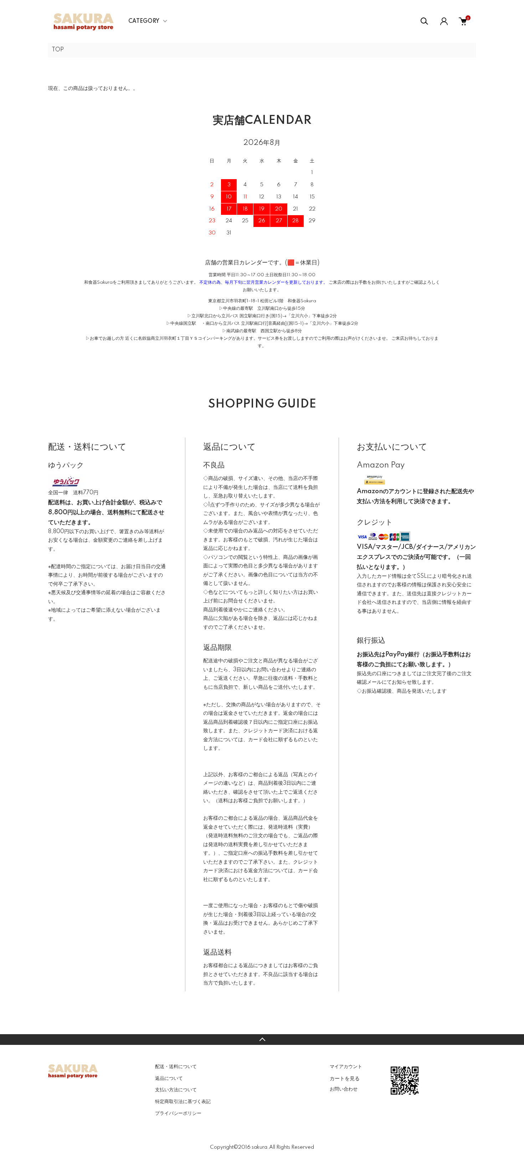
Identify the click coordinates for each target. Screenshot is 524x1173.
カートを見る (345, 1078)
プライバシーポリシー (178, 1113)
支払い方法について (176, 1089)
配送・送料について (176, 1066)
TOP (58, 50)
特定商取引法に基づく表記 (183, 1101)
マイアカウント (346, 1066)
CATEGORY (143, 21)
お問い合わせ (344, 1089)
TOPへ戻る (262, 1039)
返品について (169, 1078)
